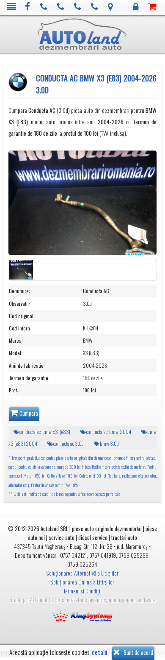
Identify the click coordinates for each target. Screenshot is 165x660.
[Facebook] (27, 7)
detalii (99, 652)
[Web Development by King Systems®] (82, 615)
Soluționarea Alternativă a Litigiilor (82, 573)
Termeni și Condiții (82, 591)
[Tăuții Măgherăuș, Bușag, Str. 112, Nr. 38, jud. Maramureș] (110, 7)
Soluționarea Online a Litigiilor (82, 582)
